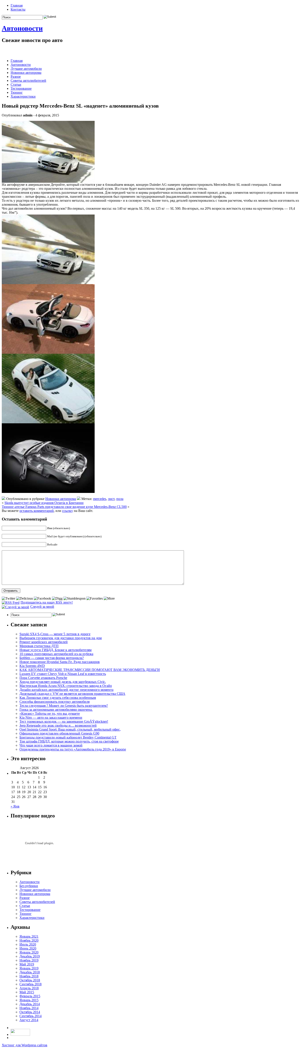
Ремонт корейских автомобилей (43, 642)
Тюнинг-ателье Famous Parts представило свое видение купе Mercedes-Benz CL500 (64, 507)
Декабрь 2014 (29, 1004)
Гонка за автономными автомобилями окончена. (56, 709)
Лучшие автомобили (26, 68)
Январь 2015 (28, 1000)
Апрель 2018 (29, 988)
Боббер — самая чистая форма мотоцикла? (51, 658)
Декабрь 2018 (29, 972)
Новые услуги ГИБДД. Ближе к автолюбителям (55, 650)
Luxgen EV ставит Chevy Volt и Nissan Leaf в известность (62, 674)
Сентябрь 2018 (30, 984)
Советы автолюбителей (28, 80)
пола (119, 499)
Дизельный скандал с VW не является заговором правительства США (72, 694)
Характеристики (23, 96)
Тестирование (21, 88)
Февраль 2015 (29, 996)
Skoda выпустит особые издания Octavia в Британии (44, 503)
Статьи (16, 84)
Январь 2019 (28, 968)
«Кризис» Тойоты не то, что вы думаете (49, 713)
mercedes (99, 499)
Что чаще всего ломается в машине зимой (50, 745)
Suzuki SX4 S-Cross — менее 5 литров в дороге (54, 634)
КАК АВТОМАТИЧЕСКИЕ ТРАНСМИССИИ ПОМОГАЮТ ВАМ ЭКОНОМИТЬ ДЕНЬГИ (89, 670)
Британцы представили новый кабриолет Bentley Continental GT (68, 737)
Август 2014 (28, 1020)
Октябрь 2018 (29, 980)
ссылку (67, 511)
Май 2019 (26, 964)
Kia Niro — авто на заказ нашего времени (50, 717)
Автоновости (22, 28)
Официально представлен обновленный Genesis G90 (59, 733)
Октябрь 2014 (29, 1012)
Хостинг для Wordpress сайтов (24, 1045)
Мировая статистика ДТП (39, 646)
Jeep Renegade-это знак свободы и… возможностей (58, 725)
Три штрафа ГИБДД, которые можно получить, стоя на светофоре (69, 741)
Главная (17, 5)
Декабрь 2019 (29, 956)
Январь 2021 (28, 936)
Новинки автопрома (26, 72)
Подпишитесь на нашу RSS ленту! (47, 602)
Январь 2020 (28, 952)
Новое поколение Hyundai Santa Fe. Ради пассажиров (59, 662)
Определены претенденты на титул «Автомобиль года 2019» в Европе (72, 749)
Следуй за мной (42, 606)
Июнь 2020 (27, 948)
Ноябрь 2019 (28, 960)
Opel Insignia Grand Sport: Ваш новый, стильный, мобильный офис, (70, 729)
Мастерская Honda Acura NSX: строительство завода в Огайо (65, 686)
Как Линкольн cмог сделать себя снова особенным (57, 697)
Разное (16, 76)
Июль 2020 (27, 944)
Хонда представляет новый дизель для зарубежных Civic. (62, 682)
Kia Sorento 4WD (32, 666)
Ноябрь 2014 (28, 1008)
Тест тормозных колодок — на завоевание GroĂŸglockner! (63, 721)
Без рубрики (28, 886)
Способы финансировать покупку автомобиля (54, 701)
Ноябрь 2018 (28, 976)
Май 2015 (26, 992)
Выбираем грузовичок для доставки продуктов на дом (60, 638)
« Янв (15, 806)
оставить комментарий (36, 511)
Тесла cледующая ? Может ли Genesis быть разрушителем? (63, 705)
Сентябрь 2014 (30, 1016)
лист (111, 499)
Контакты (18, 9)
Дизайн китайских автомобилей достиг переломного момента (66, 690)
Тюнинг (17, 92)
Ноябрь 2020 (28, 940)
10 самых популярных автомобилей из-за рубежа (56, 654)
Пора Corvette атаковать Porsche (43, 678)
